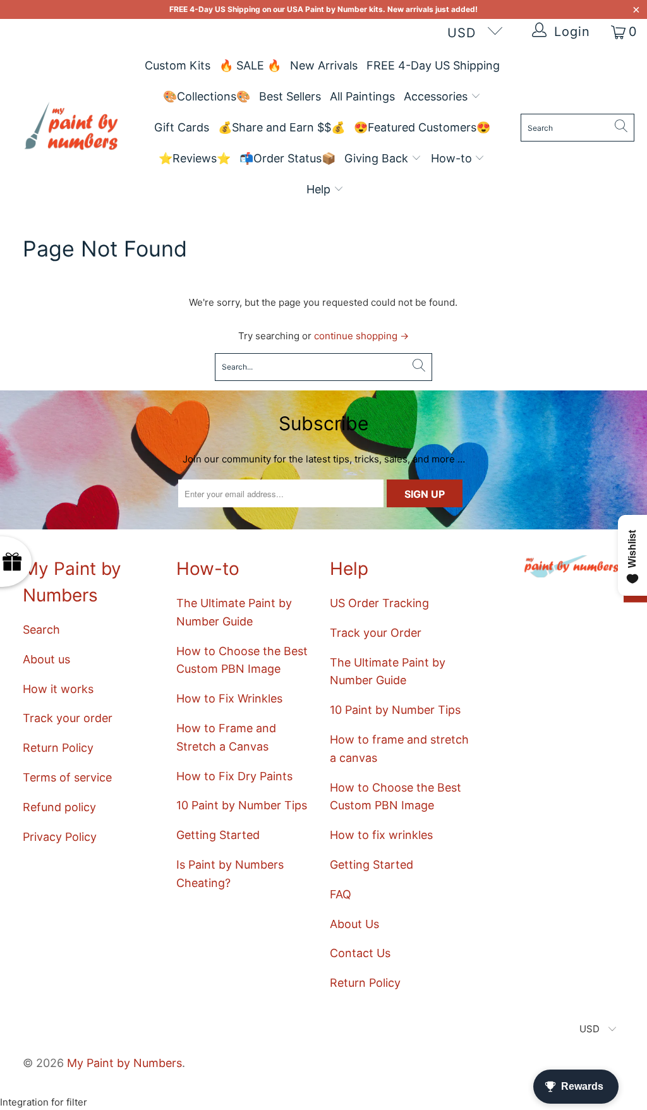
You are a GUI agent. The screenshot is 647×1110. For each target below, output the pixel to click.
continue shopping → (361, 336)
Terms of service (67, 777)
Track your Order (375, 632)
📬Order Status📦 (287, 158)
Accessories (437, 96)
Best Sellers (290, 96)
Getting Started (218, 835)
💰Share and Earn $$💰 (281, 127)
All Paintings (362, 96)
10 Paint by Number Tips (241, 805)
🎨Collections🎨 (206, 96)
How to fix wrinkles (381, 835)
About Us (354, 924)
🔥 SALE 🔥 (250, 65)
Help (320, 189)
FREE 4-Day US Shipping (433, 65)
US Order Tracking (379, 603)
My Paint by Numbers (124, 1063)
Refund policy (59, 807)
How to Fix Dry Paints (234, 776)
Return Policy (58, 747)
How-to (453, 158)
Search (41, 629)
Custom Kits (177, 65)
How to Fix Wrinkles (229, 698)
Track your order (67, 718)
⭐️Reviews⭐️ (195, 158)
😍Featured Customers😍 (422, 127)
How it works (58, 689)
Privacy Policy (60, 836)
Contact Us (360, 953)
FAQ (340, 894)
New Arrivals (324, 65)
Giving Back (377, 158)
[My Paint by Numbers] (71, 128)
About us (46, 659)
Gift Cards (181, 127)
